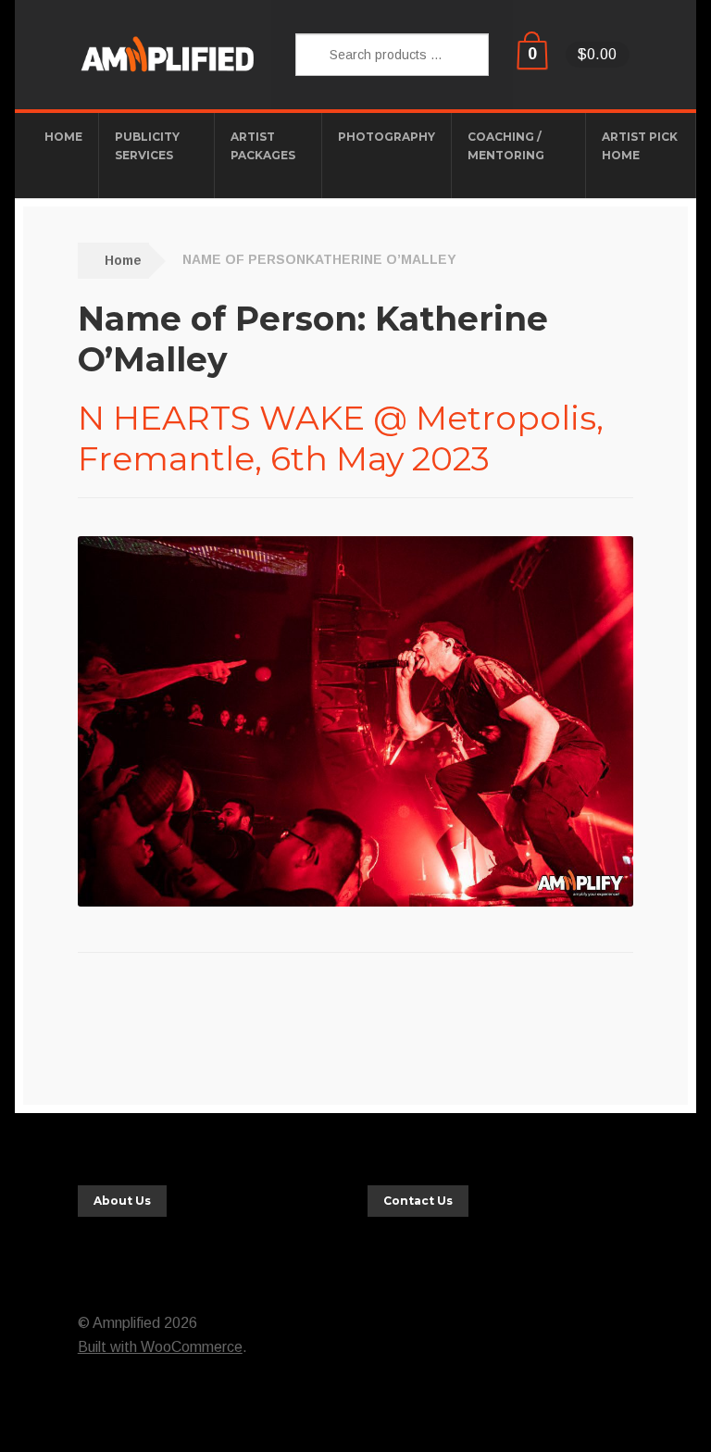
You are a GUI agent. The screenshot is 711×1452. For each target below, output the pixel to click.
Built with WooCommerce (160, 1347)
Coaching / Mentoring (506, 145)
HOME (63, 137)
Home (123, 260)
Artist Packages (263, 145)
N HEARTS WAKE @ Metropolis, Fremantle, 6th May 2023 (341, 438)
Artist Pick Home (640, 145)
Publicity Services (147, 145)
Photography (386, 137)
